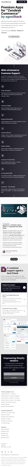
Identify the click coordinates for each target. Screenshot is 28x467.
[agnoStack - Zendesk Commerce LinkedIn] (11, 452)
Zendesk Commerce (11, 11)
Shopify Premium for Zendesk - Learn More (10, 398)
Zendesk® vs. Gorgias (5, 418)
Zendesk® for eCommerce (6, 420)
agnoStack (13, 17)
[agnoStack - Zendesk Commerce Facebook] (8, 452)
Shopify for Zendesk (5, 414)
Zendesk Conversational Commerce (8, 402)
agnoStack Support (5, 429)
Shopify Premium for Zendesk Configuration (10, 396)
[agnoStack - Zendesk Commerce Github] (5, 452)
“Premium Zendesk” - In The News (8, 393)
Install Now (21, 1)
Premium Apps (12, 7)
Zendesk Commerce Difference (7, 416)
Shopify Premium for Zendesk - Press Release (11, 400)
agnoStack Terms (4, 435)
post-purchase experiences (12, 23)
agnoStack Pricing (5, 431)
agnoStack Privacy (5, 437)
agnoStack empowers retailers (9, 21)
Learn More (14, 377)
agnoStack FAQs (4, 433)
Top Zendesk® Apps (5, 423)
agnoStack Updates (5, 404)
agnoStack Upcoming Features (7, 406)
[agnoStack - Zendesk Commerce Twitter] (2, 452)
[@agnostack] (6, 2)
